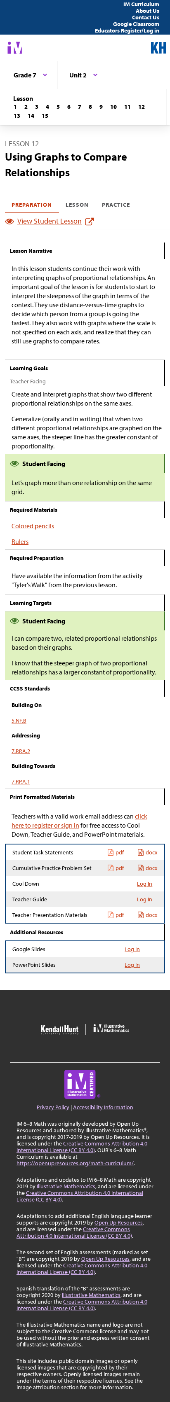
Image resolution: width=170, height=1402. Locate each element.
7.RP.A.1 (21, 781)
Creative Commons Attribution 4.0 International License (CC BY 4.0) (82, 1147)
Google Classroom (136, 24)
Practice (116, 204)
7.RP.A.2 (21, 751)
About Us (147, 10)
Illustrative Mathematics (66, 1186)
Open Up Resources (118, 1222)
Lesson (77, 204)
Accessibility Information (103, 1107)
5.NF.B (19, 720)
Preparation (32, 204)
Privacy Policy (53, 1107)
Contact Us (145, 17)
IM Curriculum (141, 4)
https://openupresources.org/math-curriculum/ (75, 1163)
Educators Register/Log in (127, 30)
